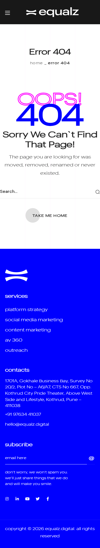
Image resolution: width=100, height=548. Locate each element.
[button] (50, 215)
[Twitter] (38, 499)
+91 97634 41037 (23, 414)
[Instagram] (7, 499)
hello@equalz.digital (27, 424)
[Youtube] (27, 499)
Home (36, 62)
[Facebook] (48, 499)
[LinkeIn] (17, 499)
